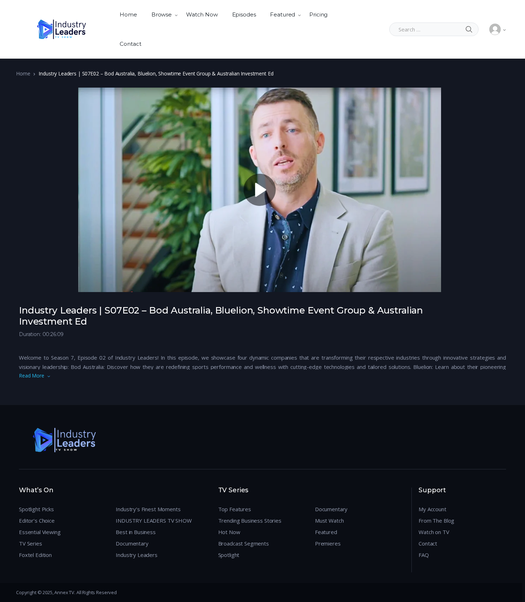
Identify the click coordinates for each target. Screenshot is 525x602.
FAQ (424, 554)
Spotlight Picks (36, 509)
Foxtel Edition (35, 554)
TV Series (30, 543)
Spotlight (229, 554)
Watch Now (202, 14)
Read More (31, 375)
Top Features (234, 509)
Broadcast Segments (243, 543)
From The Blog (436, 520)
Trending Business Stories (249, 520)
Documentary (132, 543)
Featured (282, 14)
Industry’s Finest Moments (148, 509)
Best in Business (136, 532)
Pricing (318, 14)
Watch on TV (434, 532)
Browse (161, 14)
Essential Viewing (39, 532)
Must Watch (329, 520)
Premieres (328, 543)
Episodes (244, 14)
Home (128, 14)
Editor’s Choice (37, 520)
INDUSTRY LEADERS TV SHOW (153, 520)
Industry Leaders (137, 554)
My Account (432, 509)
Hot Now (229, 532)
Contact (130, 43)
